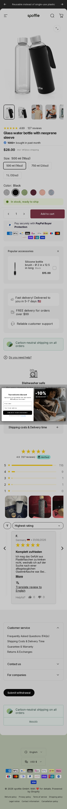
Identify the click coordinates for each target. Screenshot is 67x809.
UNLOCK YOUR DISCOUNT (18, 412)
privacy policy (23, 415)
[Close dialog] (64, 390)
